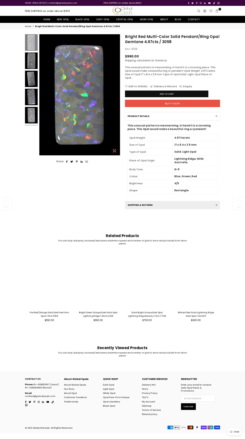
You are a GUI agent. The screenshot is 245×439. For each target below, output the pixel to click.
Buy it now (172, 103)
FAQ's (145, 389)
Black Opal (83, 19)
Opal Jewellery (111, 401)
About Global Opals (75, 384)
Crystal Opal (124, 19)
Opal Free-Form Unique (116, 397)
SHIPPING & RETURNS (140, 205)
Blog (178, 19)
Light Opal (103, 19)
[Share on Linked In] (81, 161)
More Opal (147, 19)
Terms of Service (151, 410)
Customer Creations (75, 397)
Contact (194, 19)
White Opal (109, 393)
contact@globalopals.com (40, 396)
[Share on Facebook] (67, 161)
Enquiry (187, 86)
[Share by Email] (86, 161)
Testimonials (71, 401)
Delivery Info (149, 384)
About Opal (70, 393)
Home (47, 19)
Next (117, 95)
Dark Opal (108, 384)
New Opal (63, 19)
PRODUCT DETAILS (139, 116)
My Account (148, 401)
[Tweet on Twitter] (71, 161)
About (164, 19)
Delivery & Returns (165, 86)
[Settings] (205, 10)
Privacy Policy (149, 393)
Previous (42, 95)
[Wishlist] (211, 10)
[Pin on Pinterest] (77, 161)
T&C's (145, 397)
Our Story (69, 389)
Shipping (130, 60)
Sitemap (147, 405)
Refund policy (149, 414)
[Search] (199, 10)
